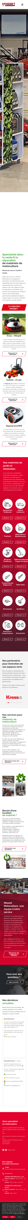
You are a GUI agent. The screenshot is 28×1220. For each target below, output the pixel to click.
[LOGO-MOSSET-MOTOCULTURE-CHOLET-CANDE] (8, 3)
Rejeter (12, 1217)
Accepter (5, 1217)
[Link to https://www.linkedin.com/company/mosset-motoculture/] (6, 1150)
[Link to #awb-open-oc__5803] (22, 4)
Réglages (19, 1217)
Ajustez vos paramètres (19, 1213)
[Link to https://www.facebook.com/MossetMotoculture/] (3, 1150)
